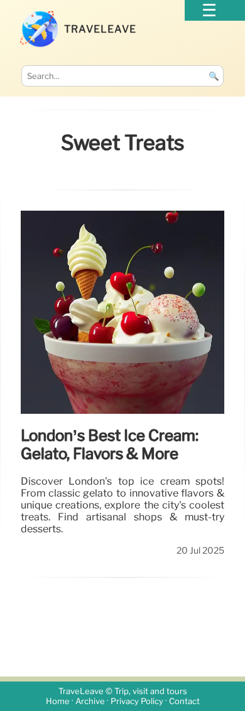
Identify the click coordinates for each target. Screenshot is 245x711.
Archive (90, 701)
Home (58, 701)
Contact (184, 701)
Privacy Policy (137, 701)
